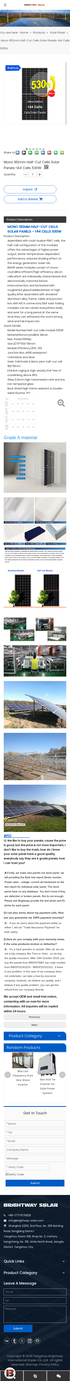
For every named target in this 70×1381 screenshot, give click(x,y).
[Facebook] (37, 1341)
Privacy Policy (49, 1364)
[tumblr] (14, 1341)
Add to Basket (28, 199)
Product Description (19, 219)
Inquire (28, 189)
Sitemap (31, 1364)
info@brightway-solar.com (26, 1220)
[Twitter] (22, 1341)
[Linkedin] (30, 1341)
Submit (35, 1183)
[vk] (7, 1341)
